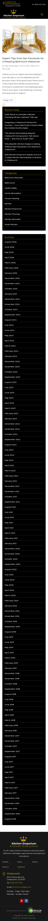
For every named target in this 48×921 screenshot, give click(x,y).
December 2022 (12, 424)
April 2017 (9, 777)
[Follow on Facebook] (26, 901)
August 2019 (10, 632)
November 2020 (12, 554)
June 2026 (9, 247)
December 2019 (12, 611)
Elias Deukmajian (12, 66)
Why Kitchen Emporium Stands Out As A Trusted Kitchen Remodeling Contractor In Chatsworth (23, 157)
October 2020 (11, 559)
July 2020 (9, 574)
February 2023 (11, 413)
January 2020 (11, 606)
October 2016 (11, 808)
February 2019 (11, 663)
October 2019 (11, 621)
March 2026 (10, 263)
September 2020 (12, 564)
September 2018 (12, 689)
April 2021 (9, 528)
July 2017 (9, 762)
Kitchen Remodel (13, 219)
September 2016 (12, 814)
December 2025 (12, 278)
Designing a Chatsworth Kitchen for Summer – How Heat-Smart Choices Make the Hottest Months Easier (24, 125)
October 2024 (11, 309)
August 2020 (11, 569)
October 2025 (11, 289)
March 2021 (10, 533)
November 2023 (12, 367)
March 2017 (10, 782)
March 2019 (10, 658)
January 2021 (11, 543)
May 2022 (9, 460)
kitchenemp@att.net (21, 887)
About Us (5, 867)
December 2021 (12, 486)
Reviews (35, 862)
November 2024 (12, 304)
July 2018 (9, 699)
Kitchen (8, 204)
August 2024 (11, 320)
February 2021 (11, 538)
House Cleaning (12, 198)
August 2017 (10, 756)
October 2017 (11, 746)
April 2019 (9, 652)
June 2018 (9, 704)
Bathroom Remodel (14, 178)
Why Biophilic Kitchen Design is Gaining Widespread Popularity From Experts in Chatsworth (23, 147)
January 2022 (11, 481)
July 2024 (9, 325)
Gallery (19, 862)
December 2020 (12, 548)
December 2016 (12, 798)
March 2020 (10, 595)
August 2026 (11, 242)
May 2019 (9, 647)
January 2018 (11, 730)
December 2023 (12, 361)
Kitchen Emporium (13, 209)
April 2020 (9, 590)
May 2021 (9, 522)
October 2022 (11, 434)
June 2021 (9, 517)
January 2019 (11, 668)
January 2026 (11, 273)
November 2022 (12, 429)
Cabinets (5, 862)
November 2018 (12, 678)
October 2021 (11, 497)
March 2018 (10, 720)
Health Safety (11, 188)
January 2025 (11, 294)
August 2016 (10, 819)
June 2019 (9, 642)
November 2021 (12, 491)
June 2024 (9, 330)
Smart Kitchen (11, 224)
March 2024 (10, 346)
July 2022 (9, 450)
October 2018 (11, 684)
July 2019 (9, 637)
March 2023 (10, 408)
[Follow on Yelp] (22, 901)
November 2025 (12, 283)
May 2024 (9, 335)
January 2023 (11, 419)
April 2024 (9, 341)
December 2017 (12, 736)
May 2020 (9, 585)
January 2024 (11, 356)
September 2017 (12, 751)
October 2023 (11, 372)
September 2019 (12, 626)
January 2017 (10, 793)
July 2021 (9, 512)
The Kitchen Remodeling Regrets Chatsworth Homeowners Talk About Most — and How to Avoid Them (22, 136)
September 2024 (12, 315)
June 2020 (9, 580)
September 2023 (12, 377)
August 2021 (10, 507)
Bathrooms (10, 183)
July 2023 (9, 387)
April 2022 (9, 465)
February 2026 (11, 268)
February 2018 (11, 725)
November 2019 (12, 616)
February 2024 (11, 351)
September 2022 (12, 439)
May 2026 (9, 252)
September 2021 (12, 502)
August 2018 (10, 694)
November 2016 (12, 803)
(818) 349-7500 (40, 4)
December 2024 (12, 299)
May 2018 (9, 710)
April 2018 (9, 715)
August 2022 (11, 445)
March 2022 (10, 471)
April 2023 (9, 403)
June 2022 (9, 455)
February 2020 (11, 600)
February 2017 (11, 788)
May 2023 (9, 398)
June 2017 (9, 767)
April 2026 (9, 257)
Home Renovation (13, 193)
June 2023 (9, 393)
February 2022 (11, 476)
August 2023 (10, 382)
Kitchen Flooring (12, 214)
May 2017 (9, 772)
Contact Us (21, 867)
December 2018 (12, 673)
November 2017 (12, 741)
